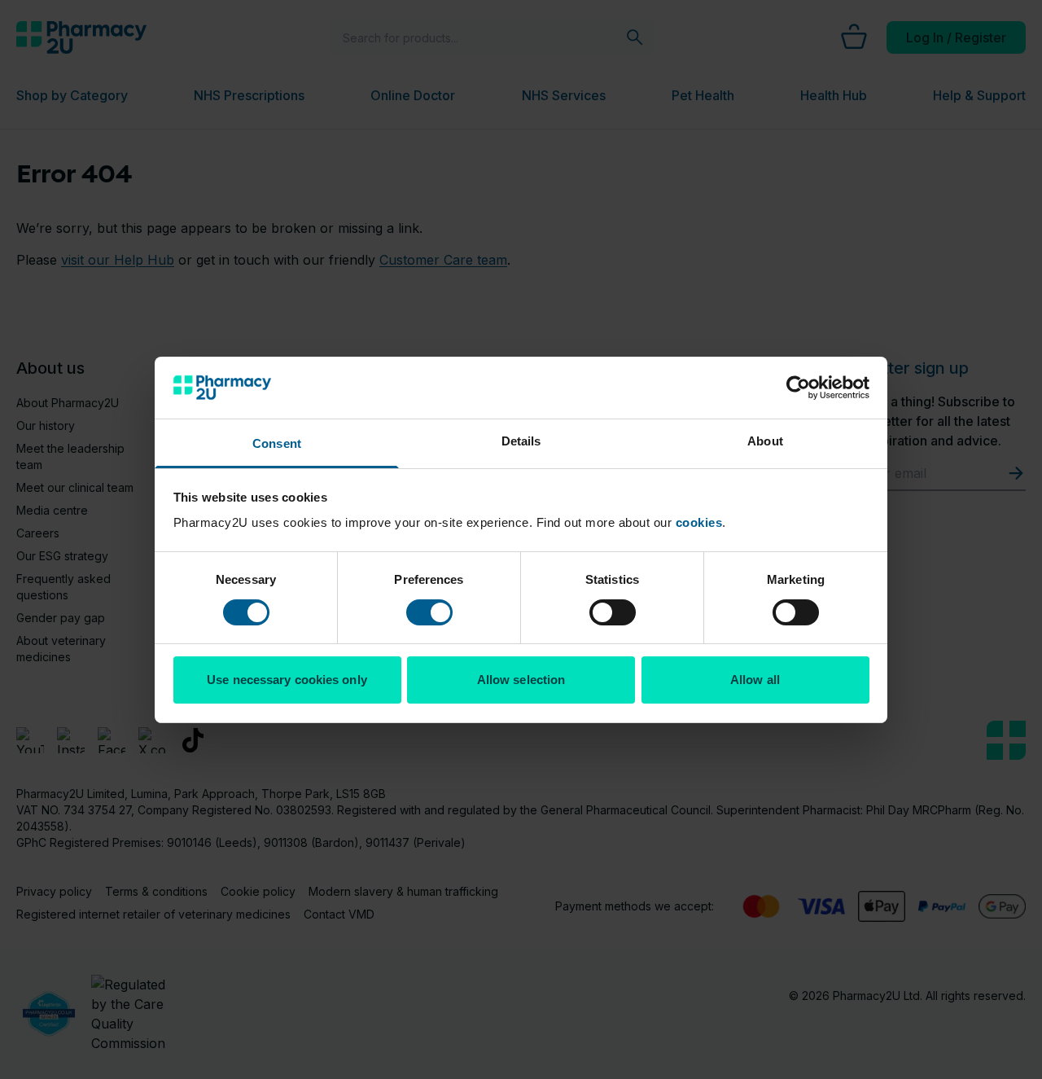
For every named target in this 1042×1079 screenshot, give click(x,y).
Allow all (755, 679)
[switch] (429, 612)
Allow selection (521, 679)
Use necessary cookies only (287, 679)
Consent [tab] (276, 443)
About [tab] (765, 441)
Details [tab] (521, 441)
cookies (699, 522)
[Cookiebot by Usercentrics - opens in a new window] (798, 387)
